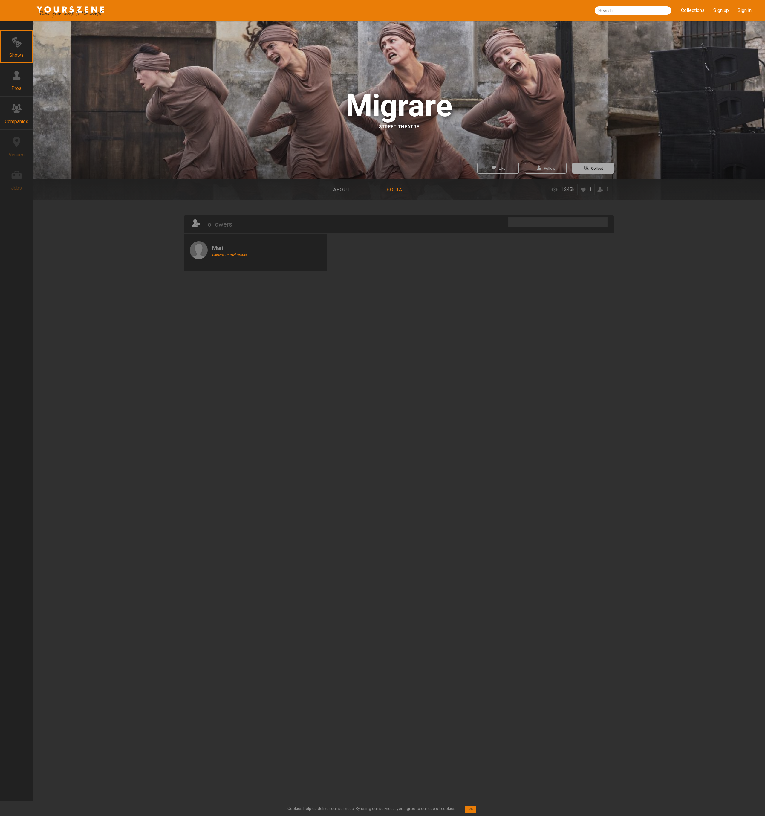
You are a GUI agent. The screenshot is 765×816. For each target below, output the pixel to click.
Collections (693, 10)
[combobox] (633, 10)
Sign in (745, 10)
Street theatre (399, 126)
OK (470, 809)
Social (396, 189)
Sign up (721, 10)
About (341, 189)
